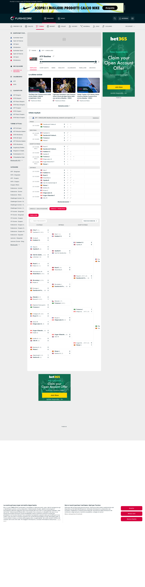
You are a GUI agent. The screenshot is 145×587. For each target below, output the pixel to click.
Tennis (33, 50)
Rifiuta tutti (131, 513)
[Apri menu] (132, 18)
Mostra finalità (131, 519)
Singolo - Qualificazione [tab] (38, 208)
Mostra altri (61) (16, 160)
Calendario (72, 68)
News (53, 68)
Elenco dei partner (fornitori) (73, 514)
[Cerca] (115, 18)
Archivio (92, 68)
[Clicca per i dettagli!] (64, 125)
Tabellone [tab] (33, 215)
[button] (98, 61)
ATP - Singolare (47, 50)
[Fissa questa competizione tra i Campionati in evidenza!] (53, 56)
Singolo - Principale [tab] (58, 208)
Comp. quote (44, 68)
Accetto (131, 508)
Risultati (61, 68)
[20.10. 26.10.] (69, 61)
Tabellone (82, 68)
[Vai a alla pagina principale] (23, 18)
